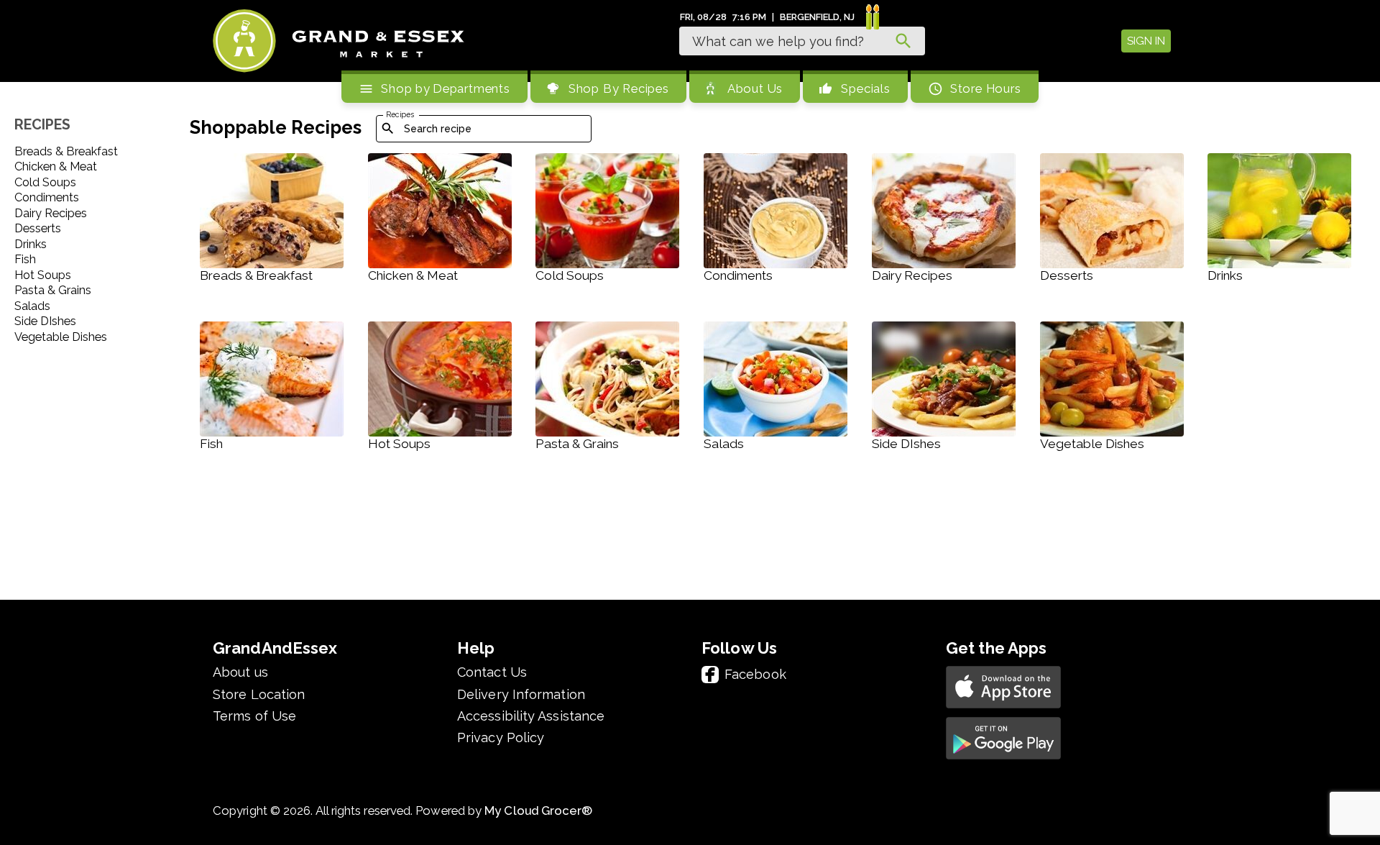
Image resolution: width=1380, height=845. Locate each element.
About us (240, 672)
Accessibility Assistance (530, 716)
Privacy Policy (500, 737)
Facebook (755, 674)
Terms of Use (254, 716)
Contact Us (492, 672)
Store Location (259, 694)
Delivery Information (521, 694)
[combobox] (802, 41)
